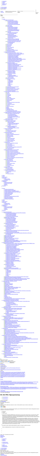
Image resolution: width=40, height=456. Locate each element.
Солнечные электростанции (9, 169)
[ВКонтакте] (1, 407)
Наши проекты (4, 201)
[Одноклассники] (3, 407)
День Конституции (3, 366)
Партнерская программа (8, 182)
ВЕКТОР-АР (9, 391)
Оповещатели (32, 387)
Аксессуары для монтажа (8, 159)
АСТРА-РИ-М (5, 391)
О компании (4, 181)
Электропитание (7, 195)
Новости (5, 208)
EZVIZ (1, 391)
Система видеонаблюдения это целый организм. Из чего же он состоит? (12, 374)
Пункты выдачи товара (8, 183)
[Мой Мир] (4, 407)
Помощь (1, 437)
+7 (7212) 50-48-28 (3, 8)
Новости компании (4, 361)
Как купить (4, 202)
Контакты (4, 185)
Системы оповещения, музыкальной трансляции (12, 112)
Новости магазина (12, 361)
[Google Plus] (5, 407)
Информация (2, 436)
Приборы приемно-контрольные (11, 388)
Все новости (2, 364)
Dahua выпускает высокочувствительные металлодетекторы (10, 369)
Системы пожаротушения (8, 119)
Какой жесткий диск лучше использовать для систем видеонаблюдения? (12, 376)
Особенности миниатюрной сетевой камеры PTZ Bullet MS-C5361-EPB (12, 373)
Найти (2, 15)
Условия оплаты (7, 178)
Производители (5, 180)
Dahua (19, 391)
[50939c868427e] (5, 397)
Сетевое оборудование (8, 132)
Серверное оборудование (8, 128)
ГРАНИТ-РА (16, 391)
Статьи (3, 444)
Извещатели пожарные (26, 387)
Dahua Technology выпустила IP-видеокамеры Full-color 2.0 (10, 367)
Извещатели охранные (19, 387)
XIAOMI (21, 391)
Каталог (3, 188)
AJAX (13, 391)
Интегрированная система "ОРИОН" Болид (7, 387)
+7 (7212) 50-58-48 (3, 7)
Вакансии (6, 209)
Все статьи (2, 371)
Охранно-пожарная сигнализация (10, 190)
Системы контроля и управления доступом (11, 91)
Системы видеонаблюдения (9, 19)
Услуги (3, 176)
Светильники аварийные (21, 388)
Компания (2, 435)
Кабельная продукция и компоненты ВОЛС (11, 149)
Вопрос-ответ (4, 445)
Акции (3, 175)
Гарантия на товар (7, 179)
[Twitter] (2, 407)
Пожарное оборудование (6, 351)
